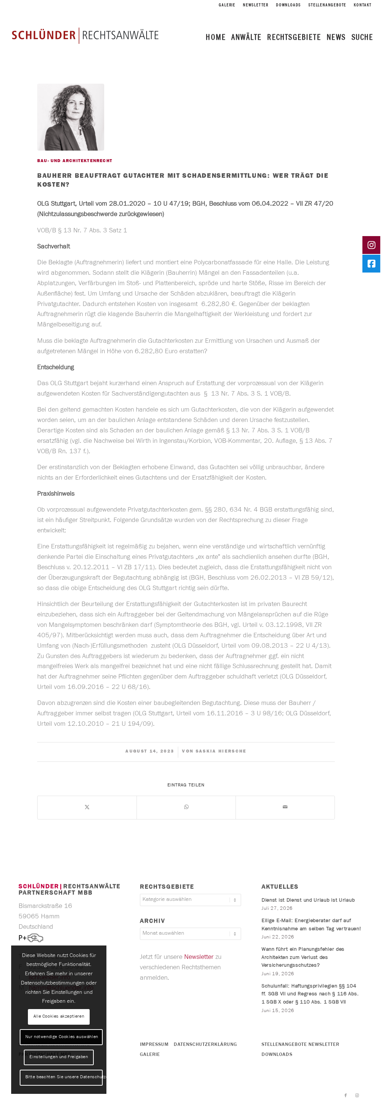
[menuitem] (227, 6)
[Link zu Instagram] (356, 1095)
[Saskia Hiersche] (70, 117)
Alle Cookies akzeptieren (58, 1017)
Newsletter (256, 5)
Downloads (288, 5)
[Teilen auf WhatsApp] (186, 807)
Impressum (154, 1045)
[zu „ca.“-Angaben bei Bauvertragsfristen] (375, 552)
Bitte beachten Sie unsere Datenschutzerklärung (64, 1077)
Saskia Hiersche (221, 752)
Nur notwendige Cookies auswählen (61, 1037)
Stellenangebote (327, 5)
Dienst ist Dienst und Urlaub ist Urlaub (308, 900)
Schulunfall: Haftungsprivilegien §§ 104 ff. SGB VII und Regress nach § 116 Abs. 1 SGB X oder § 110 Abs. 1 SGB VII (310, 994)
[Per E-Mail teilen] (285, 807)
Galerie (227, 5)
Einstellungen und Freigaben (58, 1057)
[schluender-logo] (85, 35)
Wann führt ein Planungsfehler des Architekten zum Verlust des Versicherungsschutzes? (303, 958)
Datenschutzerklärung (205, 1045)
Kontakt (363, 5)
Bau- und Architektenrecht (74, 161)
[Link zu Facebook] (345, 1095)
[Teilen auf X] (87, 807)
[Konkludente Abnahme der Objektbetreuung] (6, 552)
